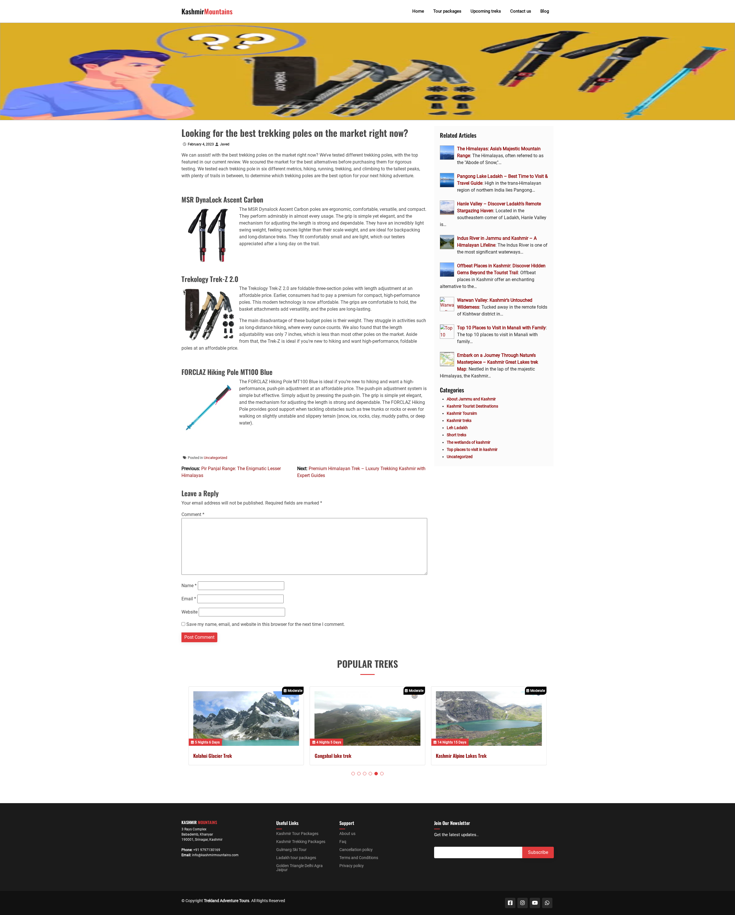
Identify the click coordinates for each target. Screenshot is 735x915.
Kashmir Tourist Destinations (472, 406)
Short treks (456, 435)
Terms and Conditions (358, 858)
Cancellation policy (356, 850)
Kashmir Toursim (462, 413)
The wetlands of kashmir (468, 442)
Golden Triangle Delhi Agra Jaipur (299, 868)
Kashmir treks (459, 420)
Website (189, 612)
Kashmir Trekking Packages (300, 842)
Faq (342, 842)
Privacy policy (351, 866)
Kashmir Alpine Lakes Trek (461, 755)
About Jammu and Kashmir (471, 399)
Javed (224, 144)
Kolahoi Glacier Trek (212, 755)
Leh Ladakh (457, 427)
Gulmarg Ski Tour (291, 850)
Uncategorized (215, 457)
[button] (353, 773)
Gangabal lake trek (333, 755)
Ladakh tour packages (296, 858)
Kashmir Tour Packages (297, 834)
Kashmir (207, 11)
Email (188, 598)
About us (347, 834)
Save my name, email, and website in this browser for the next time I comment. (265, 624)
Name (189, 585)
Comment (192, 514)
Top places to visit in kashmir (472, 449)
